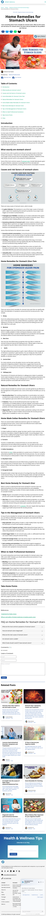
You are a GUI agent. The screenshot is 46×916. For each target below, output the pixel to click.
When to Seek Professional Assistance (12, 112)
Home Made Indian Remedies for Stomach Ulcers (16, 102)
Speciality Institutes (5, 887)
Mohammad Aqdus (9, 71)
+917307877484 (7, 878)
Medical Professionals (14, 74)
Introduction (5, 87)
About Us (3, 889)
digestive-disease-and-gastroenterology (19, 7)
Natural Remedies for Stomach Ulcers (12, 99)
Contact (3, 899)
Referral (3, 904)
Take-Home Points (7, 115)
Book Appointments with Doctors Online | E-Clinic (17, 905)
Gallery (3, 894)
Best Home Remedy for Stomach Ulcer (13, 105)
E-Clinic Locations (5, 901)
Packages (3, 897)
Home (2, 7)
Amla (10, 452)
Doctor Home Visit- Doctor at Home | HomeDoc (17, 886)
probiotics (23, 506)
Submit (4, 677)
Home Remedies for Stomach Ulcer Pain (13, 96)
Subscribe (13, 854)
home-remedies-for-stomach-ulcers (9, 9)
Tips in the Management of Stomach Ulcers (14, 109)
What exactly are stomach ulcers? (11, 90)
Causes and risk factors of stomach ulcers (14, 93)
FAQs (3, 118)
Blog (2, 892)
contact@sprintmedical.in (9, 875)
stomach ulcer (26, 161)
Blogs (6, 7)
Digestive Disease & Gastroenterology (25, 12)
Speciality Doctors (5, 885)
